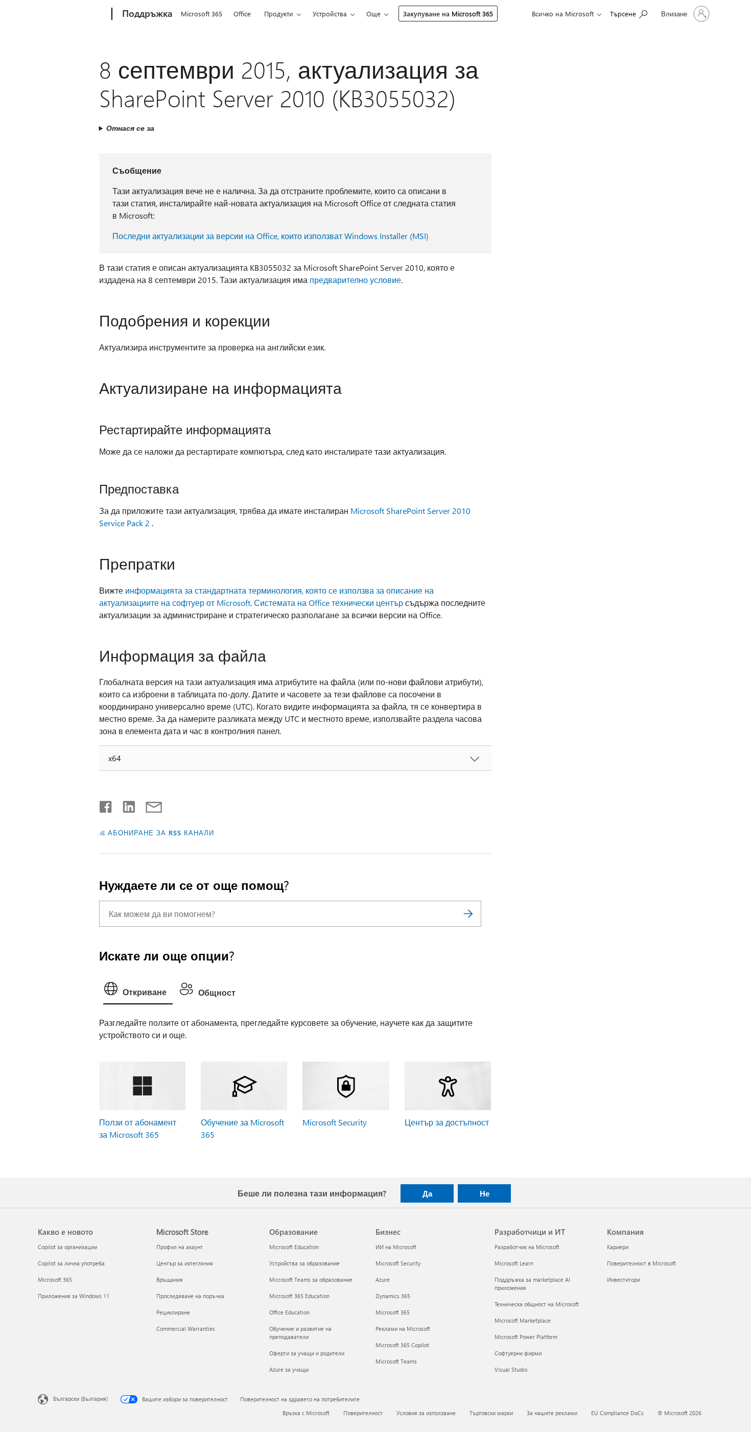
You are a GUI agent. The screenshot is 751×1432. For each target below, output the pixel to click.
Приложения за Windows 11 (73, 1296)
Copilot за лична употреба (71, 1263)
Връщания (169, 1279)
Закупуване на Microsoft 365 (448, 13)
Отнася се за (130, 128)
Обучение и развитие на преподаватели (300, 1333)
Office (242, 13)
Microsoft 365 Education (299, 1296)
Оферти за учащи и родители (306, 1353)
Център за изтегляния (184, 1263)
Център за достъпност (447, 1122)
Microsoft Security (334, 1122)
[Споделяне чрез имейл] (149, 804)
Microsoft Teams (396, 1361)
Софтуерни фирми (518, 1353)
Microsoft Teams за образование (311, 1279)
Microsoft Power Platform (526, 1337)
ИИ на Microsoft (395, 1247)
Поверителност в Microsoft (641, 1263)
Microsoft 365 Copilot (402, 1345)
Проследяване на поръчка (190, 1296)
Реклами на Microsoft (402, 1328)
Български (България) (80, 1398)
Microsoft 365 (201, 13)
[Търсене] (468, 914)
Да (427, 1193)
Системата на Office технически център (328, 602)
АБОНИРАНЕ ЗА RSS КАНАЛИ (161, 832)
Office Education (289, 1312)
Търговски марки (491, 1413)
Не (484, 1193)
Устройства (330, 13)
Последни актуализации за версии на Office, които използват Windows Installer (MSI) (270, 235)
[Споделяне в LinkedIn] (124, 804)
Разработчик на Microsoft (527, 1247)
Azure (382, 1279)
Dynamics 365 (392, 1296)
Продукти (278, 13)
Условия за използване (426, 1413)
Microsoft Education (294, 1247)
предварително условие (355, 279)
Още (373, 13)
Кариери (617, 1247)
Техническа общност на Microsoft (537, 1304)
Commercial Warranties (185, 1328)
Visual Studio (511, 1369)
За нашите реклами (552, 1413)
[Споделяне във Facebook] (106, 804)
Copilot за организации (67, 1247)
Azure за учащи (289, 1369)
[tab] (138, 991)
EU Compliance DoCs (617, 1413)
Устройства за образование (304, 1263)
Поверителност (363, 1413)
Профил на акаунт (179, 1247)
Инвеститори (623, 1279)
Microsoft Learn (514, 1263)
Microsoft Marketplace (523, 1320)
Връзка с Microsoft (306, 1413)
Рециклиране (173, 1312)
